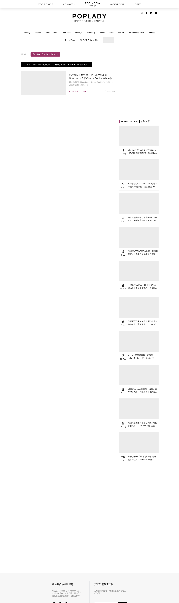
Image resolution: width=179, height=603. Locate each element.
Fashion (38, 32)
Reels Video (70, 40)
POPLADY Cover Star (89, 40)
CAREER (138, 4)
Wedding (91, 32)
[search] (142, 13)
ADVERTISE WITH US (118, 4)
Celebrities (65, 32)
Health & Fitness (106, 32)
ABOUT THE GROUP (45, 4)
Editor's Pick (51, 32)
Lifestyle (78, 32)
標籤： (25, 54)
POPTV (121, 32)
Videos (152, 32)
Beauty (27, 32)
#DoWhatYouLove (136, 32)
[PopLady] (90, 18)
